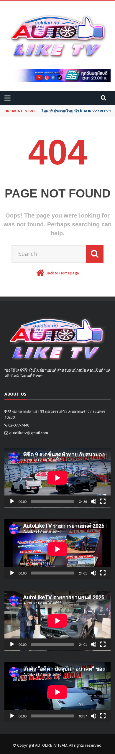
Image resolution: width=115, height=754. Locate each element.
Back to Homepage (62, 273)
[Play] (12, 501)
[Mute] (93, 501)
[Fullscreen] (103, 501)
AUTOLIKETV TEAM (51, 745)
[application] (57, 478)
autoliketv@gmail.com (28, 432)
